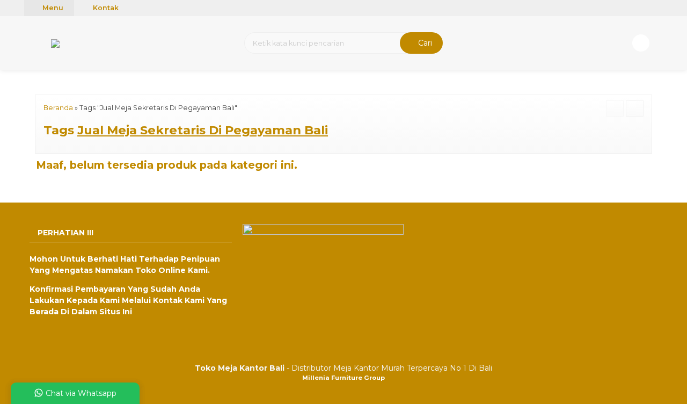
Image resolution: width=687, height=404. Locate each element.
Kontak (105, 8)
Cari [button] (424, 43)
